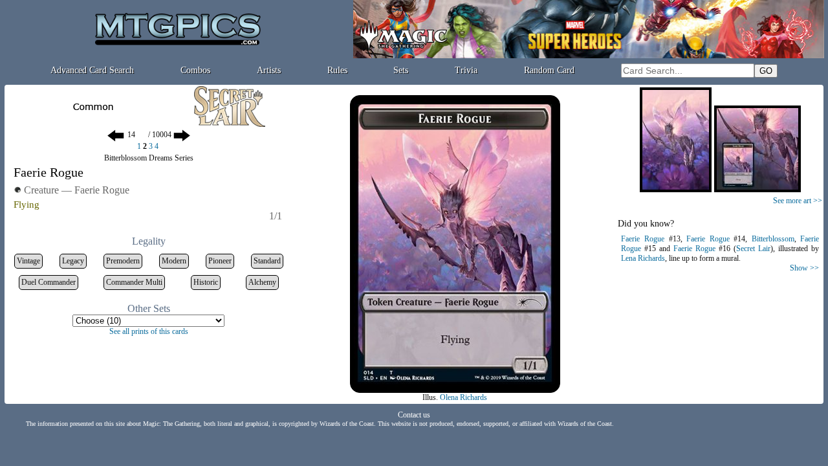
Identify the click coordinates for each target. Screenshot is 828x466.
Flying (26, 204)
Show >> (804, 267)
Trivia (466, 70)
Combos (195, 70)
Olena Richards (463, 397)
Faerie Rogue (642, 238)
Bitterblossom (773, 238)
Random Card (549, 70)
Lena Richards (643, 258)
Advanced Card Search (92, 70)
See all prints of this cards (148, 331)
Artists (269, 70)
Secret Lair (753, 248)
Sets (400, 70)
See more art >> (797, 200)
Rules (337, 70)
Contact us (414, 414)
